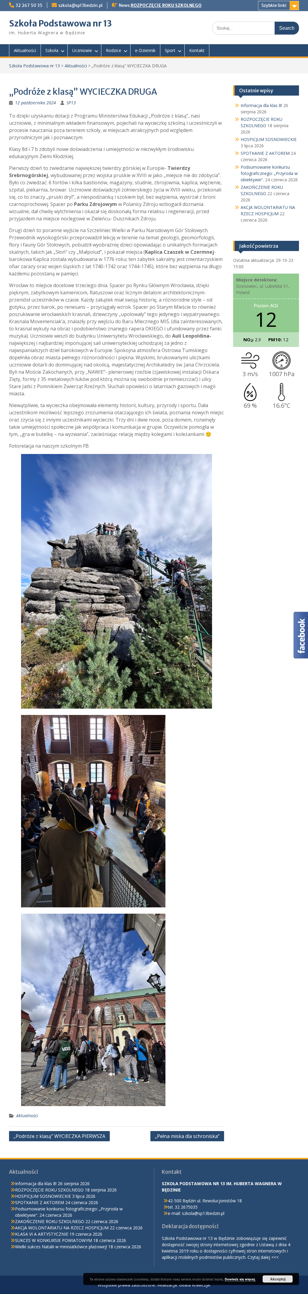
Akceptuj (277, 1279)
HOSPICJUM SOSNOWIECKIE (269, 139)
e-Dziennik (145, 50)
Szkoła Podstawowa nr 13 (60, 23)
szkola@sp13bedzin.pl (80, 5)
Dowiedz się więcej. (240, 1279)
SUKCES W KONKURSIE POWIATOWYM (53, 1240)
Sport (170, 50)
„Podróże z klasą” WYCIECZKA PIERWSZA (59, 1136)
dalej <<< (270, 1257)
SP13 (71, 103)
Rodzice (113, 50)
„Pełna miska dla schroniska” (187, 1136)
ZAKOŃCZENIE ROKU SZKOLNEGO (49, 1221)
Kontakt (197, 50)
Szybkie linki (273, 5)
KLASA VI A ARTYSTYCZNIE (41, 1234)
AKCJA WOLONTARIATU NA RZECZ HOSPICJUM (62, 1228)
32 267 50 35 (29, 5)
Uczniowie (82, 50)
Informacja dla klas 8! (261, 105)
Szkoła (51, 50)
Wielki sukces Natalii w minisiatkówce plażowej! (61, 1247)
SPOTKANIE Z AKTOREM (265, 153)
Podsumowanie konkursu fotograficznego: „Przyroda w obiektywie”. (269, 173)
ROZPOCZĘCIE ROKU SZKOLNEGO (166, 5)
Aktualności (25, 50)
